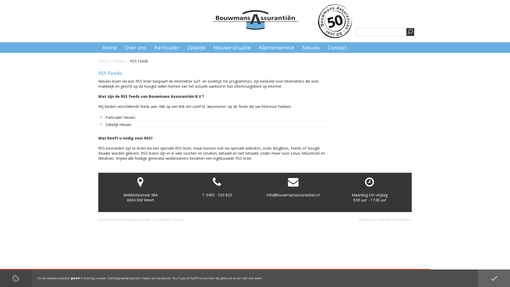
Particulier (166, 47)
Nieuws (119, 61)
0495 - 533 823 (219, 194)
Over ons (135, 47)
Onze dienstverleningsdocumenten (124, 219)
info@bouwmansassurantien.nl (293, 194)
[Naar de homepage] (255, 20)
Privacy (179, 219)
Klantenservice (276, 47)
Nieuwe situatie (232, 47)
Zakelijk (196, 47)
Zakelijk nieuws (118, 124)
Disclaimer (162, 219)
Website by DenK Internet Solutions (385, 219)
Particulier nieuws (120, 117)
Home (103, 61)
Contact (337, 47)
